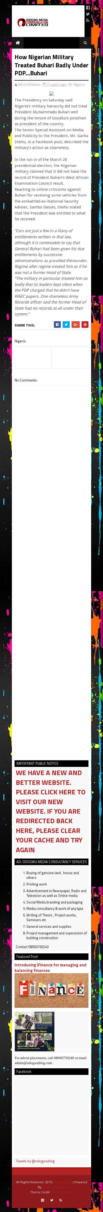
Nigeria (79, 84)
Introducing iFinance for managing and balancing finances (50, 967)
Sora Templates (62, 1192)
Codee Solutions (53, 1187)
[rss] (88, 20)
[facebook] (88, 7)
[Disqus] (51, 543)
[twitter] (88, 14)
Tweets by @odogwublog (35, 1161)
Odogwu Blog (62, 1182)
